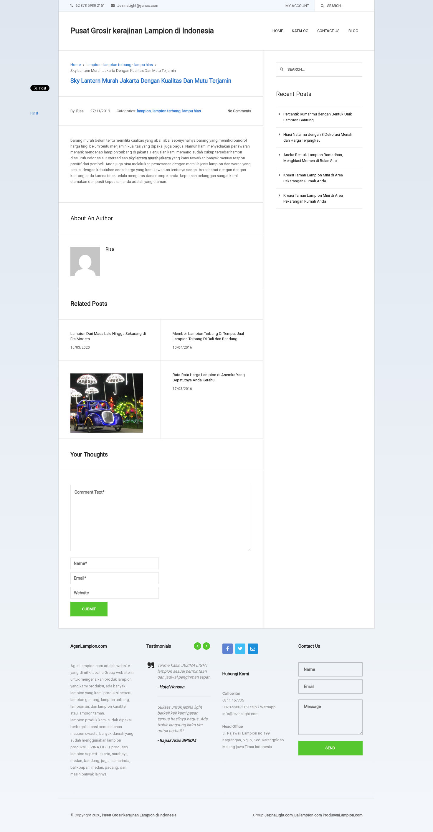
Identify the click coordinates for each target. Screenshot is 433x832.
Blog (353, 31)
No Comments (239, 111)
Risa (80, 111)
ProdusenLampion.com (343, 815)
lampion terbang (117, 64)
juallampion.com (308, 815)
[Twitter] (240, 649)
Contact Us (328, 31)
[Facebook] (227, 649)
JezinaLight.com (279, 815)
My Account (297, 6)
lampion (93, 64)
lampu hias (143, 64)
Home (277, 31)
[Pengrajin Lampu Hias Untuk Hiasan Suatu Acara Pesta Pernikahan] (106, 403)
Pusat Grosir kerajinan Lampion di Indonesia (142, 30)
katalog (300, 31)
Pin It (34, 113)
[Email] (253, 649)
